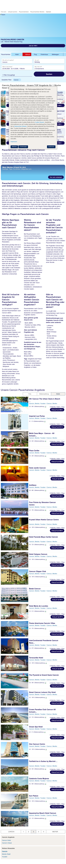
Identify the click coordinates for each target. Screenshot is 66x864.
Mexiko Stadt (6, 854)
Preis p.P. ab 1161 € (57, 513)
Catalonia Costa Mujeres (39, 778)
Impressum (14, 141)
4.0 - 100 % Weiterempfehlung (37, 749)
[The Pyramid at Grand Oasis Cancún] (14, 680)
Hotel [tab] (17, 54)
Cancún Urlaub (7, 843)
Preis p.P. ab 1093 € (57, 530)
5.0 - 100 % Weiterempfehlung (37, 559)
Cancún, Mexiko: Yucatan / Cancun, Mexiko (43, 403)
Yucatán (4, 857)
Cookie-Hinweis (39, 122)
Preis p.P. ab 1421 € (57, 720)
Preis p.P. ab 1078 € (57, 548)
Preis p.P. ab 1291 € (57, 651)
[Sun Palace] (14, 801)
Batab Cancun (35, 588)
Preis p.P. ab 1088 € (57, 755)
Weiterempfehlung (44, 394)
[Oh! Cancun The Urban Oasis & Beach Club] (14, 404)
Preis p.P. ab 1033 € (57, 461)
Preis (29, 394)
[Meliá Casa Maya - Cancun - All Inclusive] (14, 439)
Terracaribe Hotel (36, 657)
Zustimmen (51, 146)
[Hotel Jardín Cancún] (14, 473)
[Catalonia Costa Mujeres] (14, 784)
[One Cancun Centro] (14, 749)
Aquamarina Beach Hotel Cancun (43, 813)
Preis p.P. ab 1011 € (57, 427)
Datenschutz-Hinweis (20, 126)
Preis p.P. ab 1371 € (57, 789)
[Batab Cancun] (14, 594)
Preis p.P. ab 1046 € (57, 582)
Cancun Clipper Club (37, 571)
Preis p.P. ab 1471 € (57, 686)
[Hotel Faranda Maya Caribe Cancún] (14, 542)
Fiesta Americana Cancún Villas (42, 623)
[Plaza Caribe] (14, 456)
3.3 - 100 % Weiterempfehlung (37, 663)
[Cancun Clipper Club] (14, 577)
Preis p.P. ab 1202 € (57, 634)
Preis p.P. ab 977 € (57, 617)
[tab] (5, 54)
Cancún (4, 851)
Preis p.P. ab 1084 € (57, 565)
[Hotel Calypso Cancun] (14, 560)
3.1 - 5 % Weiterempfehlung (36, 421)
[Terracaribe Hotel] (14, 663)
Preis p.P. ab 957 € (57, 479)
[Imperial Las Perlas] (14, 421)
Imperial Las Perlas (37, 416)
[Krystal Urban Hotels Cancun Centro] (14, 525)
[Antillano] (14, 490)
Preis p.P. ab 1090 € (57, 410)
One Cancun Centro (37, 744)
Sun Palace (34, 795)
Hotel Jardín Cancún (37, 468)
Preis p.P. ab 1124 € (57, 824)
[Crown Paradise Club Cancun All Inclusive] (14, 715)
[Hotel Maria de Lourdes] (14, 611)
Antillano (33, 485)
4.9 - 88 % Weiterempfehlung (37, 490)
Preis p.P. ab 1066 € (57, 703)
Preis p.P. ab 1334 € (57, 444)
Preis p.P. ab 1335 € (57, 738)
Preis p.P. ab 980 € (57, 669)
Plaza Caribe (34, 450)
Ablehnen (14, 146)
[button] (17, 80)
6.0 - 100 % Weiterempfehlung (37, 801)
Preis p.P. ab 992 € (57, 600)
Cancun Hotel (6, 840)
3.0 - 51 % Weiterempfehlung (37, 611)
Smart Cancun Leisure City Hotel (42, 692)
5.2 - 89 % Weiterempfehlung (37, 784)
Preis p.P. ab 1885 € (57, 807)
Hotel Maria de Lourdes (39, 606)
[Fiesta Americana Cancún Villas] (14, 629)
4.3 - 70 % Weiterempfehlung (37, 628)
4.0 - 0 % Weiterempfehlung (36, 732)
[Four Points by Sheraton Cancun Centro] (14, 508)
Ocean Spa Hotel (36, 726)
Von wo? (37, 60)
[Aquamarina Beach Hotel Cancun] (14, 818)
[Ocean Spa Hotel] (14, 732)
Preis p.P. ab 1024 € (57, 496)
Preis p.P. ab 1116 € (57, 772)
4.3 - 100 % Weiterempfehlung (37, 697)
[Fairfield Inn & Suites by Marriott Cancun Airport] (14, 767)
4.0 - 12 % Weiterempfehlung (37, 818)
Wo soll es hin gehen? (8, 60)
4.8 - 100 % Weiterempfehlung (37, 576)
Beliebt (58, 394)
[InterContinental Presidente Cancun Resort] (14, 646)
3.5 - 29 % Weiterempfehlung (37, 456)
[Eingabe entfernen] (28, 62)
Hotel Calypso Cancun (38, 554)
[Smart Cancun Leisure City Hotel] (14, 698)
